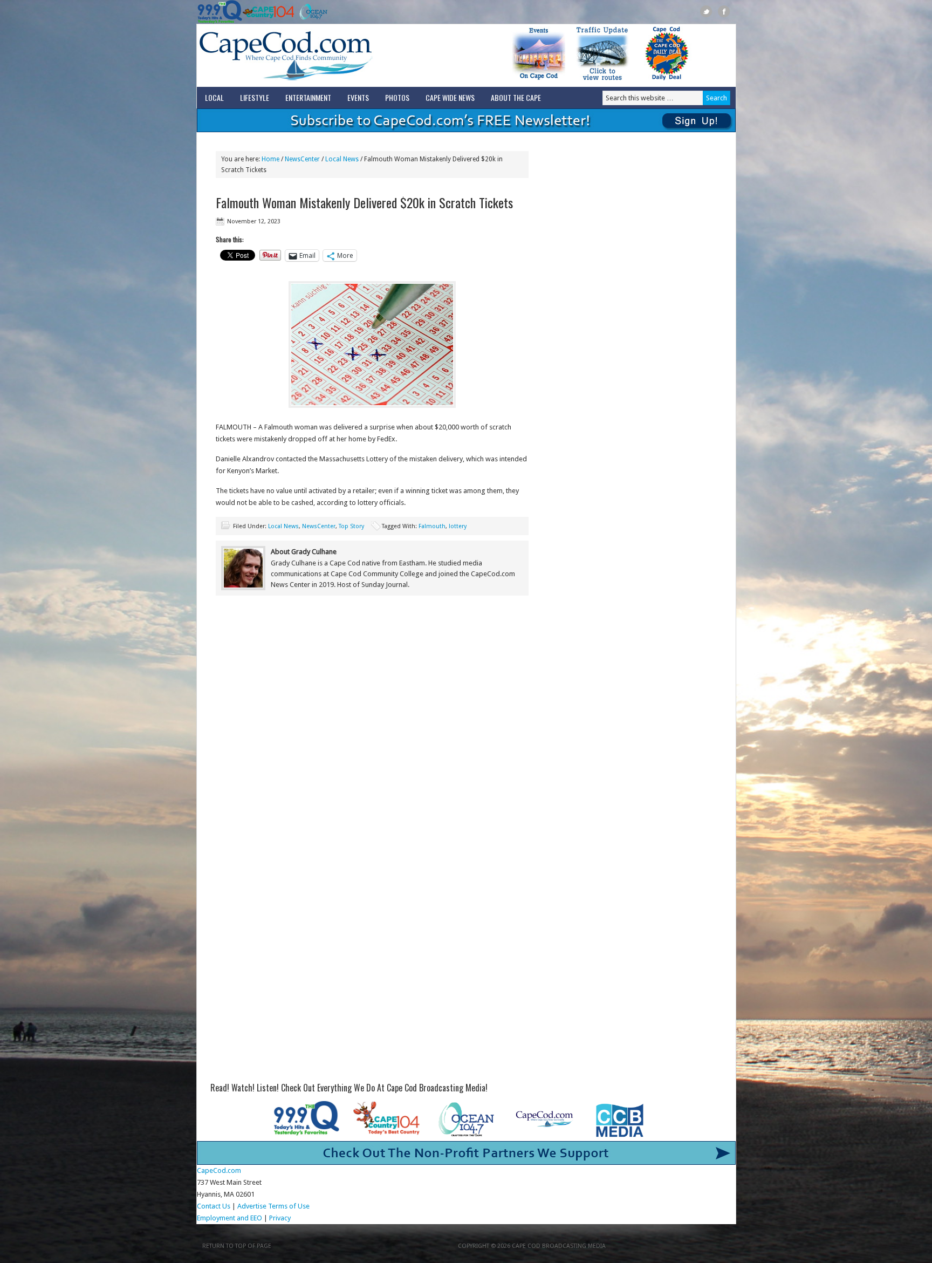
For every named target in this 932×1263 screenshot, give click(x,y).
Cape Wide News (450, 97)
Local (214, 97)
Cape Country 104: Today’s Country (268, 12)
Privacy (280, 1218)
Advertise (251, 1206)
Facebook (724, 11)
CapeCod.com (333, 55)
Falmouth (432, 526)
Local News (283, 526)
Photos (397, 97)
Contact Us (213, 1206)
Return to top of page (236, 1246)
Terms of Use (289, 1206)
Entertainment (308, 97)
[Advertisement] (372, 692)
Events (358, 97)
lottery (458, 526)
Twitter (706, 11)
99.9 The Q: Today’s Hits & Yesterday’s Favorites (220, 12)
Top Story (351, 526)
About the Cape (516, 97)
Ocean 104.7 (311, 12)
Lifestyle (254, 97)
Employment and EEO (229, 1218)
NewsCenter (318, 526)
